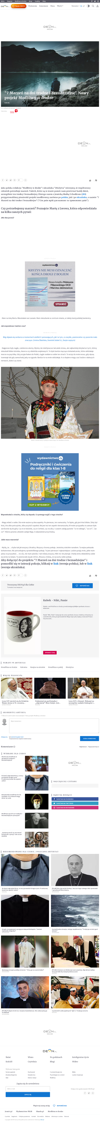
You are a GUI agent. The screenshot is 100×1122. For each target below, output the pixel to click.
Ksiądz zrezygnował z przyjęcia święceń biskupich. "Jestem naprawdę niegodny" (22, 930)
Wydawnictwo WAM (24, 1111)
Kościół (7, 103)
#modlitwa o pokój (55, 667)
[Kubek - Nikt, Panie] (22, 625)
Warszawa (75, 6)
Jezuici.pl (8, 1111)
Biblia (2, 1)
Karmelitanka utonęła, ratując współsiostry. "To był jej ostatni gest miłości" (75, 930)
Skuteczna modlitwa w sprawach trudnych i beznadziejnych (9, 758)
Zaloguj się (4, 737)
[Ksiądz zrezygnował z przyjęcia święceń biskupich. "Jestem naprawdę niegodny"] (25, 911)
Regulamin (14, 1116)
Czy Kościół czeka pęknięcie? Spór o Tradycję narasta (70, 1011)
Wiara (52, 6)
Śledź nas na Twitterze (64, 803)
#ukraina (23, 667)
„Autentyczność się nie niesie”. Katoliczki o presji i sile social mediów (12, 834)
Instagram (98, 1)
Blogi (30, 1)
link (56, 563)
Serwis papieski (10, 1072)
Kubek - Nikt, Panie (55, 600)
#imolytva (70, 667)
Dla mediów (40, 1116)
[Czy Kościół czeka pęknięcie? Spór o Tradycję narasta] (75, 992)
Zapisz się (27, 1094)
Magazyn (9, 1)
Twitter (95, 1)
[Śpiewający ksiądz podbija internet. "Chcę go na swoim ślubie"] (25, 952)
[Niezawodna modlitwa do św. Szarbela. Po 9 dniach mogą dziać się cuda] (36, 801)
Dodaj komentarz (89, 738)
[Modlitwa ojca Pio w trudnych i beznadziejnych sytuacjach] (36, 820)
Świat (8, 1057)
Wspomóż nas (84, 586)
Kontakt (34, 1116)
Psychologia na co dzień (57, 1075)
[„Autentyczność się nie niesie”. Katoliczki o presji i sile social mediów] (36, 839)
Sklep (44, 1)
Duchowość (31, 1072)
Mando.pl (40, 1111)
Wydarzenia (32, 6)
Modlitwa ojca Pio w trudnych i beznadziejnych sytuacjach (12, 814)
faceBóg (37, 1)
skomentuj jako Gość (17, 737)
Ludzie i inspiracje (77, 1075)
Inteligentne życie (80, 1057)
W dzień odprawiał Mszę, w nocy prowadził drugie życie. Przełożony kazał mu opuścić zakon (12, 778)
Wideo (75, 1061)
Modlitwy (53, 1078)
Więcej (59, 6)
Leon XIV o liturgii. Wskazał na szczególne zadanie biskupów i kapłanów (81, 703)
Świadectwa (31, 1075)
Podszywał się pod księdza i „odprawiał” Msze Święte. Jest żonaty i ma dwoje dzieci (47, 703)
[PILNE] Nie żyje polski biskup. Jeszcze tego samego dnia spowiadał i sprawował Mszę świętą (75, 889)
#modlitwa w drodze (9, 667)
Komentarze (43, 6)
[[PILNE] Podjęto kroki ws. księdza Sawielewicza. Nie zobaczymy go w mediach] (25, 992)
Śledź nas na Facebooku (65, 799)
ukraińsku (82, 197)
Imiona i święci (32, 1078)
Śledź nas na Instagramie (65, 808)
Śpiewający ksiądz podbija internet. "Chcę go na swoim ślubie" (23, 970)
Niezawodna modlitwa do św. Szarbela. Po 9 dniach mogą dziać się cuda (11, 796)
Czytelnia (32, 1061)
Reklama (47, 1116)
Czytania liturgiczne (56, 1072)
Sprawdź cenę (50, 653)
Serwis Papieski (6, 705)
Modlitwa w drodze (20, 1)
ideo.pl (42, 1120)
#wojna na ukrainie (37, 667)
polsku (64, 197)
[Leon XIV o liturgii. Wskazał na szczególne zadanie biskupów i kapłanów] (83, 688)
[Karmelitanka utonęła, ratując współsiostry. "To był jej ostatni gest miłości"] (75, 911)
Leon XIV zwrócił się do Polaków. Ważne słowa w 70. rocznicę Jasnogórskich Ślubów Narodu (15, 703)
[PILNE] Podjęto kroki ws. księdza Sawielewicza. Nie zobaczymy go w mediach (24, 1011)
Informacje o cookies (57, 1116)
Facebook (92, 1)
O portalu (7, 1116)
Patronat (66, 1116)
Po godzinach (56, 1057)
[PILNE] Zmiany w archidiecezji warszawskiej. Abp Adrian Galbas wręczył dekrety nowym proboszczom (73, 971)
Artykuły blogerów (11, 1075)
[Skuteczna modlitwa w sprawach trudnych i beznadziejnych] (36, 763)
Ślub (7, 1078)
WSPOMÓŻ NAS (62, 1106)
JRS (83, 194)
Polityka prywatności (24, 1116)
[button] (88, 6)
